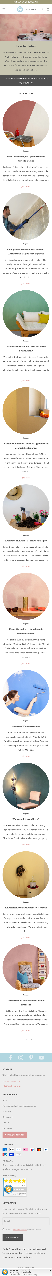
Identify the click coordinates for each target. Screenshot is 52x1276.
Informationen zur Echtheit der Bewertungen (24, 1275)
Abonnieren (12, 1237)
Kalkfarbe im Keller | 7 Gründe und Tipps (26, 540)
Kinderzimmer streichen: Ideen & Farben (26, 907)
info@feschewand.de (12, 1085)
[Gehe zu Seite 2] (31, 1039)
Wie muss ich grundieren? (26, 819)
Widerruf (7, 1111)
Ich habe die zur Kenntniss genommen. (23, 1230)
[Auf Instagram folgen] (21, 1057)
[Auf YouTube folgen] (41, 1057)
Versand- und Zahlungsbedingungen (19, 1105)
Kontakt (6, 1122)
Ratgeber (26, 151)
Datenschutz (8, 1117)
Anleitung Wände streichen (26, 726)
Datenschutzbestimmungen (20, 1230)
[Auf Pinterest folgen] (31, 1057)
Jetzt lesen (26, 186)
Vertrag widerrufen (14, 1134)
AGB (5, 1100)
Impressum (7, 1128)
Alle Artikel (26, 93)
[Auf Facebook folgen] (10, 1057)
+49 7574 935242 (11, 1081)
